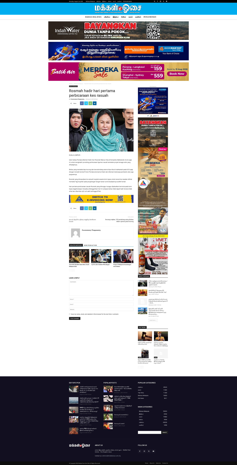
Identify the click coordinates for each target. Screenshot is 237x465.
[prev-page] (70, 270)
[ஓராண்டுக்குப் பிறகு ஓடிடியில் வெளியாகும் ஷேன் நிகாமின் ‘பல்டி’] (142, 292)
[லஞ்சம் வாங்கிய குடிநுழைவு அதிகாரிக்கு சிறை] (145, 336)
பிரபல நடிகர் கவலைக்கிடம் (121, 414)
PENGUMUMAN (127, 1)
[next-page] (73, 270)
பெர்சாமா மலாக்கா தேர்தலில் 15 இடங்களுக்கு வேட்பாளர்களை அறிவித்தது (161, 344)
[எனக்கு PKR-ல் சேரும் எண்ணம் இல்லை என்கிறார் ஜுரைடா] (73, 431)
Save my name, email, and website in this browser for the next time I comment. (95, 314)
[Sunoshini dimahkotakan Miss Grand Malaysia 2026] (79, 256)
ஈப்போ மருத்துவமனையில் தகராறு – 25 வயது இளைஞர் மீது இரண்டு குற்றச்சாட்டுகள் (158, 282)
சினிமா (109, 1)
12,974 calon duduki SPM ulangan (100, 264)
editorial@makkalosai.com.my (111, 456)
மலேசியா (98, 1)
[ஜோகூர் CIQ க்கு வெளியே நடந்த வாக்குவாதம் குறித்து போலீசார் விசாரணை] (145, 353)
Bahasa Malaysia (90, 1)
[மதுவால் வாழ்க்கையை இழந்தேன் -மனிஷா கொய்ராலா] (108, 408)
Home (70, 83)
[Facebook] (157, 1)
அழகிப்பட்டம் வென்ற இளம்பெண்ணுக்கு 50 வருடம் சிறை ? (159, 361)
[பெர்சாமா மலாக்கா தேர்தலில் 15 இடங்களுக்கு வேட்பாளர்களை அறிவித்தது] (161, 336)
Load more (152, 320)
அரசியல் (156, 340)
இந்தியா (104, 1)
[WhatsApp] (90, 103)
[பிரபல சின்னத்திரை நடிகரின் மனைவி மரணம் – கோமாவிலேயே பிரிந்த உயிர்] (108, 389)
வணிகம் (119, 1)
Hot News (140, 340)
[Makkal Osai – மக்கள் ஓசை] (118, 9)
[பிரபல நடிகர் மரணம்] (108, 426)
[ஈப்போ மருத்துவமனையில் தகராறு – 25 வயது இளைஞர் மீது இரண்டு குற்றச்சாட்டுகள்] (142, 283)
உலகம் (114, 1)
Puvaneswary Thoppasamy (77, 99)
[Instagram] (160, 1)
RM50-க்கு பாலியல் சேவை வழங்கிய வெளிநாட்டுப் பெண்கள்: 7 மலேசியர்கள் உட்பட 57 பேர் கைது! (89, 409)
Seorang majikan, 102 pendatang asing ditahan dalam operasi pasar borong (119, 220)
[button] (154, 1)
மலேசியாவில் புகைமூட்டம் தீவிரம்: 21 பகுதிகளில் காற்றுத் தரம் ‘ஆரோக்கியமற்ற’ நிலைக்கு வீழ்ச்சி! (89, 400)
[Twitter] (163, 1)
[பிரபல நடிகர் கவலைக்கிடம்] (108, 417)
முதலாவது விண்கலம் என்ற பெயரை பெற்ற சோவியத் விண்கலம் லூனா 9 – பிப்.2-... (158, 301)
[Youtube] (166, 1)
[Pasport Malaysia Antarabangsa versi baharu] (123, 256)
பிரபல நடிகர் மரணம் (119, 423)
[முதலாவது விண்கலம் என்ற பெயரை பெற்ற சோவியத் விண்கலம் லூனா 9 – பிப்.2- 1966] (142, 301)
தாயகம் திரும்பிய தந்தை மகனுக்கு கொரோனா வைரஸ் (82, 220)
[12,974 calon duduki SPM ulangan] (101, 256)
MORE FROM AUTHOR (90, 245)
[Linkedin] (94, 103)
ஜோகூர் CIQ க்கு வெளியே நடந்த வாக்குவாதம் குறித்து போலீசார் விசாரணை (144, 361)
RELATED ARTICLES (76, 245)
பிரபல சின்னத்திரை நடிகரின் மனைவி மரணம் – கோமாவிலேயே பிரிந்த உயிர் (123, 388)
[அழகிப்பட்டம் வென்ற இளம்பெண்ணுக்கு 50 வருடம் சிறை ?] (161, 353)
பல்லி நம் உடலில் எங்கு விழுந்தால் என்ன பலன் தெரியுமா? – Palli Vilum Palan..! (122, 398)
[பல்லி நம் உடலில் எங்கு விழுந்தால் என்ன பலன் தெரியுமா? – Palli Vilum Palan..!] (108, 398)
